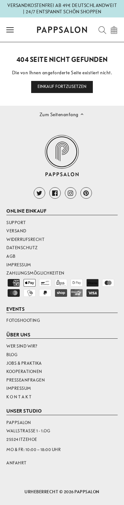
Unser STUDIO (24, 411)
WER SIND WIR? (22, 346)
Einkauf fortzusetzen (62, 86)
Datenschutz (22, 247)
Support (16, 222)
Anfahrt (16, 463)
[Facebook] (55, 193)
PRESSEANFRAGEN (25, 380)
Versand (16, 231)
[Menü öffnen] (10, 29)
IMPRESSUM (18, 388)
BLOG (11, 354)
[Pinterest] (86, 193)
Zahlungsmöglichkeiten (35, 273)
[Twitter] (39, 193)
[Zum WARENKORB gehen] (114, 29)
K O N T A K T (19, 397)
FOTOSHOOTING (23, 320)
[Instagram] (70, 193)
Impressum (18, 264)
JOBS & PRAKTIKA (24, 363)
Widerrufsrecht (25, 239)
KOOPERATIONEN (24, 371)
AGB (11, 256)
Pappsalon (87, 491)
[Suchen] (100, 29)
